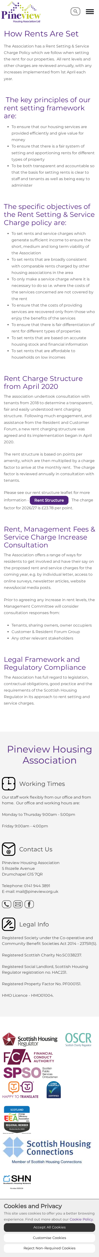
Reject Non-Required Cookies (49, 1248)
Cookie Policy (81, 1219)
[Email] (18, 904)
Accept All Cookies (49, 1227)
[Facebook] (29, 904)
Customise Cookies (49, 1238)
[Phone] (6, 904)
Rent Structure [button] (49, 500)
